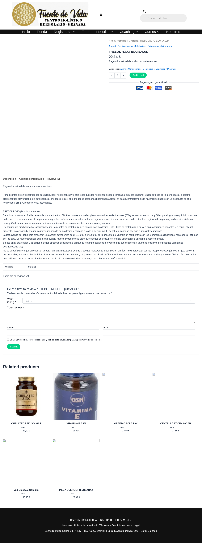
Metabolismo (140, 46)
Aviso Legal (133, 525)
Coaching (127, 32)
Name (10, 327)
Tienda (42, 32)
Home (112, 41)
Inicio (26, 32)
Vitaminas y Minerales (127, 41)
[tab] (9, 179)
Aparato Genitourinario (121, 46)
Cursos (150, 32)
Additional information (31, 179)
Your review (15, 307)
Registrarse (63, 32)
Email (106, 327)
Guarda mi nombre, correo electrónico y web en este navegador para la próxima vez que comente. (56, 340)
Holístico (102, 32)
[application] (73, 32)
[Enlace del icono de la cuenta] (101, 14)
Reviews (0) (53, 179)
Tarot (85, 32)
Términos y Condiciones (112, 525)
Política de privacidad (85, 525)
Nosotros (173, 32)
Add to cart (138, 75)
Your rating (11, 301)
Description (9, 179)
